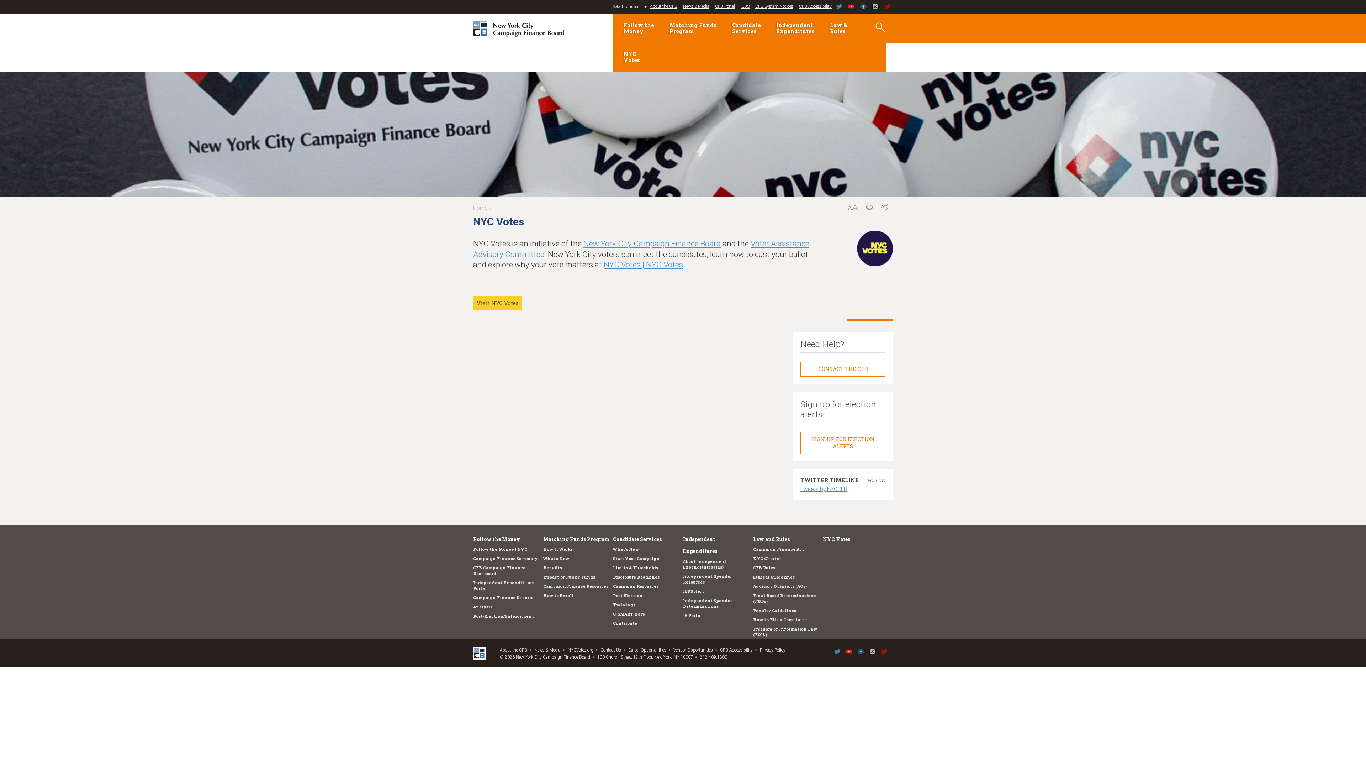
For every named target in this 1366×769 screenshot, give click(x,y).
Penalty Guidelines (774, 610)
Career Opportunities (647, 650)
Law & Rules (838, 28)
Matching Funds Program (692, 28)
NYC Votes (632, 56)
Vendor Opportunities (693, 650)
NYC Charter (767, 558)
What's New (556, 558)
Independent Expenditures (795, 28)
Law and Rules (771, 539)
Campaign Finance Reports (503, 597)
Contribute (625, 623)
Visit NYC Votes (498, 303)
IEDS (745, 6)
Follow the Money (639, 28)
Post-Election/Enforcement (503, 616)
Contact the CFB (843, 368)
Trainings (624, 604)
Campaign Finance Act (778, 549)
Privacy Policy (772, 650)
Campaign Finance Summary (505, 558)
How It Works (558, 549)
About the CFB (663, 6)
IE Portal (692, 615)
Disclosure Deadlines (636, 577)
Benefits (552, 567)
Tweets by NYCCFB (823, 489)
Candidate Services (746, 28)
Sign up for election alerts (843, 442)
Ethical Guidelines (774, 577)
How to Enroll (558, 595)
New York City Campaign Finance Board (652, 243)
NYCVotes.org (580, 650)
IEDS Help (694, 591)
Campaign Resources (635, 586)
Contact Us (610, 650)
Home (480, 208)
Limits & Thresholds (635, 567)
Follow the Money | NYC (500, 549)
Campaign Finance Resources (575, 586)
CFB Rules (764, 567)
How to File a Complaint (780, 619)
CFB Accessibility (815, 6)
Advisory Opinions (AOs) (780, 586)
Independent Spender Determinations (707, 603)
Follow (876, 480)
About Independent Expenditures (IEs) (704, 564)
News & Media (696, 6)
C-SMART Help (629, 614)
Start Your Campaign (636, 558)
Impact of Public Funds (569, 577)
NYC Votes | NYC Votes (643, 264)
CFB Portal (725, 6)
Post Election (627, 595)
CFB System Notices (774, 6)
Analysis (482, 607)
